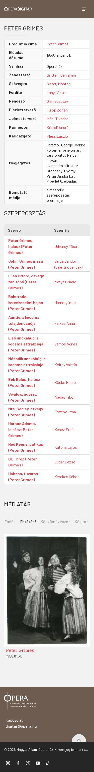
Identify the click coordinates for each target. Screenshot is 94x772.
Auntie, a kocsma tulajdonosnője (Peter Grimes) (23, 323)
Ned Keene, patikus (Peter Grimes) (25, 447)
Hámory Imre (65, 302)
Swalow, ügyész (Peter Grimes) (22, 397)
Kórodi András (58, 127)
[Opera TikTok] (48, 763)
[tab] (28, 521)
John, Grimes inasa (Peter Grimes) (25, 264)
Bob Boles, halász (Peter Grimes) (24, 382)
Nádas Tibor (64, 397)
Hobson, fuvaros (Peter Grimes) (23, 476)
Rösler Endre (65, 382)
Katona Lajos (65, 447)
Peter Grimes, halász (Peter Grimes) (20, 246)
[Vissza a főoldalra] (20, 701)
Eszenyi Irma (65, 411)
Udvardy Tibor (65, 246)
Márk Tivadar (57, 118)
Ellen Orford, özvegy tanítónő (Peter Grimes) (26, 281)
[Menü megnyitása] (84, 9)
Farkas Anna (64, 323)
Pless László (57, 136)
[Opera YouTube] (38, 763)
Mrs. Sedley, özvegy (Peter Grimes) (25, 411)
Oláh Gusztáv (57, 101)
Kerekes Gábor (66, 476)
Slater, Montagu (59, 83)
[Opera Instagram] (8, 763)
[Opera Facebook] (18, 763)
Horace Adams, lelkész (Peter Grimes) (22, 429)
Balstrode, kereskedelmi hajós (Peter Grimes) (25, 302)
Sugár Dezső (64, 461)
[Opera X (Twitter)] (28, 763)
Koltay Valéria (65, 364)
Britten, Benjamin (61, 75)
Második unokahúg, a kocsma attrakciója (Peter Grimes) (27, 364)
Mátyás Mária (65, 281)
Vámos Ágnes (65, 343)
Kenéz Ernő (64, 429)
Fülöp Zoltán (57, 110)
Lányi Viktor (57, 92)
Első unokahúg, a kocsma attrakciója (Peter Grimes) (25, 343)
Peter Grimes (57, 43)
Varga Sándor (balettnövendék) (68, 264)
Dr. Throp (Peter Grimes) (22, 461)
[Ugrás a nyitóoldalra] (18, 9)
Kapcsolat (21, 723)
